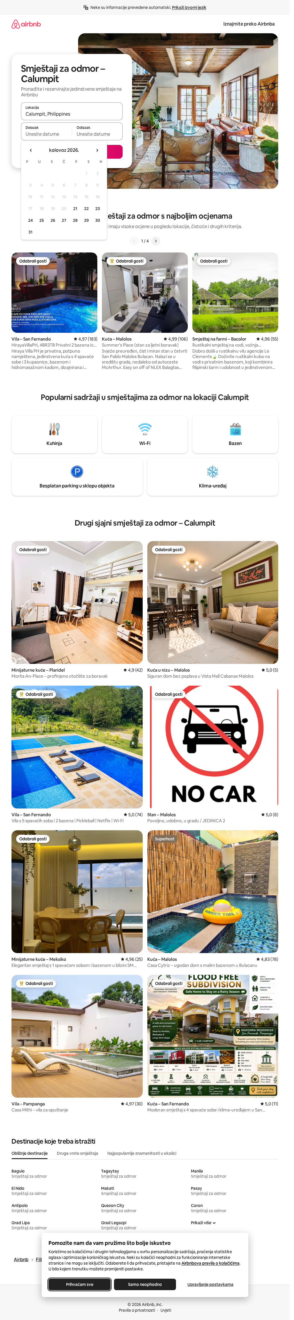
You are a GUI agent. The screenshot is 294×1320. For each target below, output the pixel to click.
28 (75, 220)
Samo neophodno (145, 1284)
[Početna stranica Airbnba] (26, 24)
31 (30, 232)
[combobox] (72, 113)
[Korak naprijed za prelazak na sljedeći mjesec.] (97, 150)
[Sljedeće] (155, 241)
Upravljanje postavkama (210, 1284)
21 (75, 208)
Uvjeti (165, 1310)
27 (64, 220)
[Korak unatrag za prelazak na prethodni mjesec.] (31, 150)
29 (86, 220)
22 (86, 208)
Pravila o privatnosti (137, 1310)
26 (53, 220)
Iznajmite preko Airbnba (249, 24)
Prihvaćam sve (79, 1284)
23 (97, 208)
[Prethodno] (134, 241)
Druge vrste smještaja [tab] (77, 1153)
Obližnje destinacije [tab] (29, 1153)
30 (97, 220)
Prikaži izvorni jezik (189, 7)
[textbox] (46, 134)
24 (30, 220)
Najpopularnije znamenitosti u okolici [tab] (141, 1153)
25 (41, 220)
